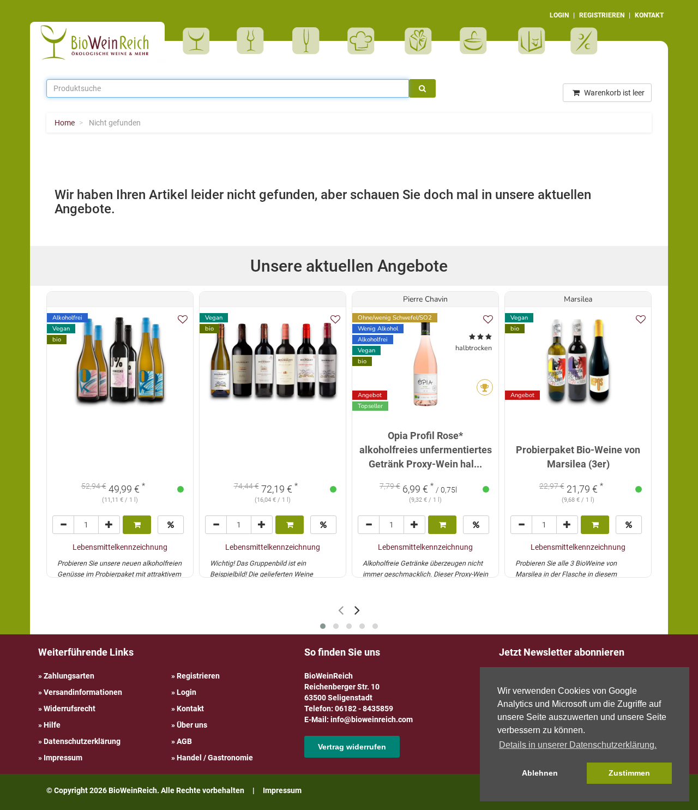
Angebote (585, 41)
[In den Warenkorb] (137, 524)
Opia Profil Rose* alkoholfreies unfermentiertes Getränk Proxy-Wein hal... (425, 449)
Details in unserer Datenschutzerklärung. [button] (578, 744)
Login (186, 692)
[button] (322, 626)
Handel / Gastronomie (215, 757)
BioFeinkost (364, 41)
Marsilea (578, 299)
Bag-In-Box (529, 46)
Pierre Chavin (425, 299)
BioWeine (198, 41)
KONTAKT (649, 15)
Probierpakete (477, 41)
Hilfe (52, 725)
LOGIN (559, 15)
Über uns (192, 725)
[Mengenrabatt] (171, 524)
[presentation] (340, 610)
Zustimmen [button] (629, 773)
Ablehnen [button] (540, 773)
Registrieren (198, 675)
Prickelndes (309, 41)
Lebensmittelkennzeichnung (120, 547)
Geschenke (418, 41)
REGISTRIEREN (601, 15)
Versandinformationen (83, 692)
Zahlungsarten (69, 675)
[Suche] (422, 88)
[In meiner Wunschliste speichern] (182, 319)
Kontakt (190, 708)
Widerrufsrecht (69, 708)
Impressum (63, 757)
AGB (184, 741)
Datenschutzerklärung (82, 741)
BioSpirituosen (253, 41)
